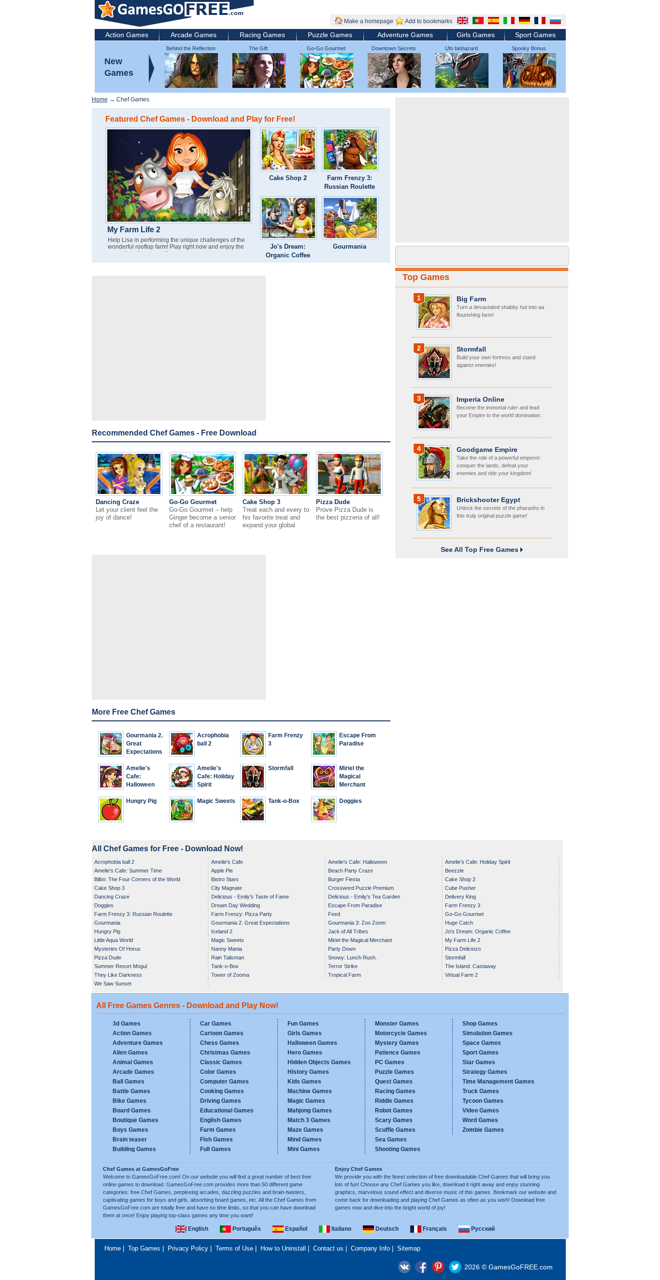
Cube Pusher (460, 888)
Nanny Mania (226, 949)
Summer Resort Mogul (120, 966)
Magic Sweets (216, 801)
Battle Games (131, 1091)
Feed (334, 914)
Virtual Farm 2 (461, 975)
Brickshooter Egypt (488, 500)
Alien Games (130, 1052)
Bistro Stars (225, 879)
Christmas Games (225, 1052)
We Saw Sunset (112, 983)
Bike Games (129, 1100)
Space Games (481, 1043)
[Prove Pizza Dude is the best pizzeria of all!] (349, 493)
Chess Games (219, 1043)
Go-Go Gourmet (326, 48)
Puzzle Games (330, 35)
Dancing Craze (117, 502)
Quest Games (394, 1081)
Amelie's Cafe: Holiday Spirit (215, 776)
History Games (308, 1072)
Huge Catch (459, 923)
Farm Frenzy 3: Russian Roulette (349, 182)
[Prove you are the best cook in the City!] (350, 219)
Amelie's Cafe (227, 862)
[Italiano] (508, 22)
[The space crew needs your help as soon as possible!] (350, 150)
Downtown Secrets (394, 48)
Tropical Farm (344, 975)
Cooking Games (222, 1091)
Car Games (215, 1023)
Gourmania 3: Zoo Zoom (357, 923)
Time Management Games (498, 1081)
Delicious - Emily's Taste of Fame (250, 897)
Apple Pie (222, 870)
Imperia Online (480, 399)
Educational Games (227, 1110)
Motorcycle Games (401, 1033)
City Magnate (226, 888)
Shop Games (480, 1023)
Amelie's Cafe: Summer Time (128, 870)
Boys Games (130, 1129)
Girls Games (476, 35)
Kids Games (304, 1081)
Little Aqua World (113, 940)
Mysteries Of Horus (117, 949)
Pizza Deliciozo (463, 949)
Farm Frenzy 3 (462, 905)
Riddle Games (394, 1100)
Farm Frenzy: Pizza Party (241, 914)
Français (434, 1228)
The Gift (258, 48)
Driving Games (220, 1100)
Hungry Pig (141, 801)
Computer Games (224, 1081)
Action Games (126, 35)
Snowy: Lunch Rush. (352, 957)
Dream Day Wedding (235, 905)
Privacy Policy (188, 1248)
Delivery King (460, 897)
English (197, 1228)
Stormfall (280, 768)
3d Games (127, 1023)
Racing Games (262, 35)
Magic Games (306, 1100)
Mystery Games (397, 1043)
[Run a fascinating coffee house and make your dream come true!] (288, 219)
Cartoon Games (222, 1033)
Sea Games (391, 1139)
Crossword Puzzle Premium (361, 888)
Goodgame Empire (487, 449)
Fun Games (303, 1023)
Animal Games (133, 1062)
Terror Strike (343, 966)
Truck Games (480, 1091)
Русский (482, 1228)
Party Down (342, 949)
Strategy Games (484, 1072)
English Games (221, 1120)
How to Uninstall (283, 1248)
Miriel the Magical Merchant (352, 776)
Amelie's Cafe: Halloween (140, 776)
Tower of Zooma (230, 975)
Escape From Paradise (355, 905)
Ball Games (128, 1081)
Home (100, 99)
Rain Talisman (227, 957)
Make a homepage (368, 21)
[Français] (538, 22)
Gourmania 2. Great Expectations (250, 923)
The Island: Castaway (470, 966)
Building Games (134, 1149)
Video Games (480, 1110)
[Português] (477, 22)
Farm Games (218, 1129)
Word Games (480, 1120)
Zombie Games (483, 1129)
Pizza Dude (333, 502)
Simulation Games (487, 1033)
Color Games (218, 1072)
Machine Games (309, 1091)
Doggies (350, 801)
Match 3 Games (308, 1120)
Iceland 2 (221, 931)
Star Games (478, 1062)
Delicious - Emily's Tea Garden (364, 897)
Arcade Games (193, 35)
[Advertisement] (179, 348)
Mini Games (303, 1149)
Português (246, 1228)
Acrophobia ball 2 (114, 862)
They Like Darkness (118, 975)
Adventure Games (405, 35)
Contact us (328, 1248)
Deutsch (386, 1228)
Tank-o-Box (284, 801)
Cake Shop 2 (288, 178)
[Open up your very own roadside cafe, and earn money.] (288, 150)
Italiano (340, 1228)
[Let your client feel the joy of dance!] (129, 493)
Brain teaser (130, 1139)
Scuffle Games (395, 1129)
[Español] (492, 22)
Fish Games (216, 1139)
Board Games (132, 1110)
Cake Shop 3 (261, 502)
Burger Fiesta (344, 879)
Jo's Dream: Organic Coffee (288, 251)
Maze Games (305, 1129)
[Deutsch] (523, 22)
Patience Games (397, 1052)
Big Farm (471, 299)
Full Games (215, 1149)
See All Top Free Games (480, 549)
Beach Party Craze (350, 870)
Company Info (370, 1248)
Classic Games (221, 1062)
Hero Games (304, 1052)
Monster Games (397, 1023)
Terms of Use (234, 1248)
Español (295, 1228)
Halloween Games (312, 1043)
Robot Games (394, 1110)
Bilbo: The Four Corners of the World (137, 879)
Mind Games (304, 1139)
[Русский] (554, 22)
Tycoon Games (482, 1100)
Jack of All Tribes (348, 931)
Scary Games (394, 1120)
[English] (461, 22)
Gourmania (349, 246)
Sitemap (408, 1248)
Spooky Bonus (529, 48)
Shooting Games (397, 1149)
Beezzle (454, 870)
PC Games (389, 1062)
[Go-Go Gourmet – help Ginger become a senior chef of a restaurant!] (202, 493)
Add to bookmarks (428, 21)
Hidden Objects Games (319, 1062)
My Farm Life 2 (133, 230)
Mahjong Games (309, 1110)
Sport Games (535, 35)
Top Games (425, 277)
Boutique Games (135, 1120)
